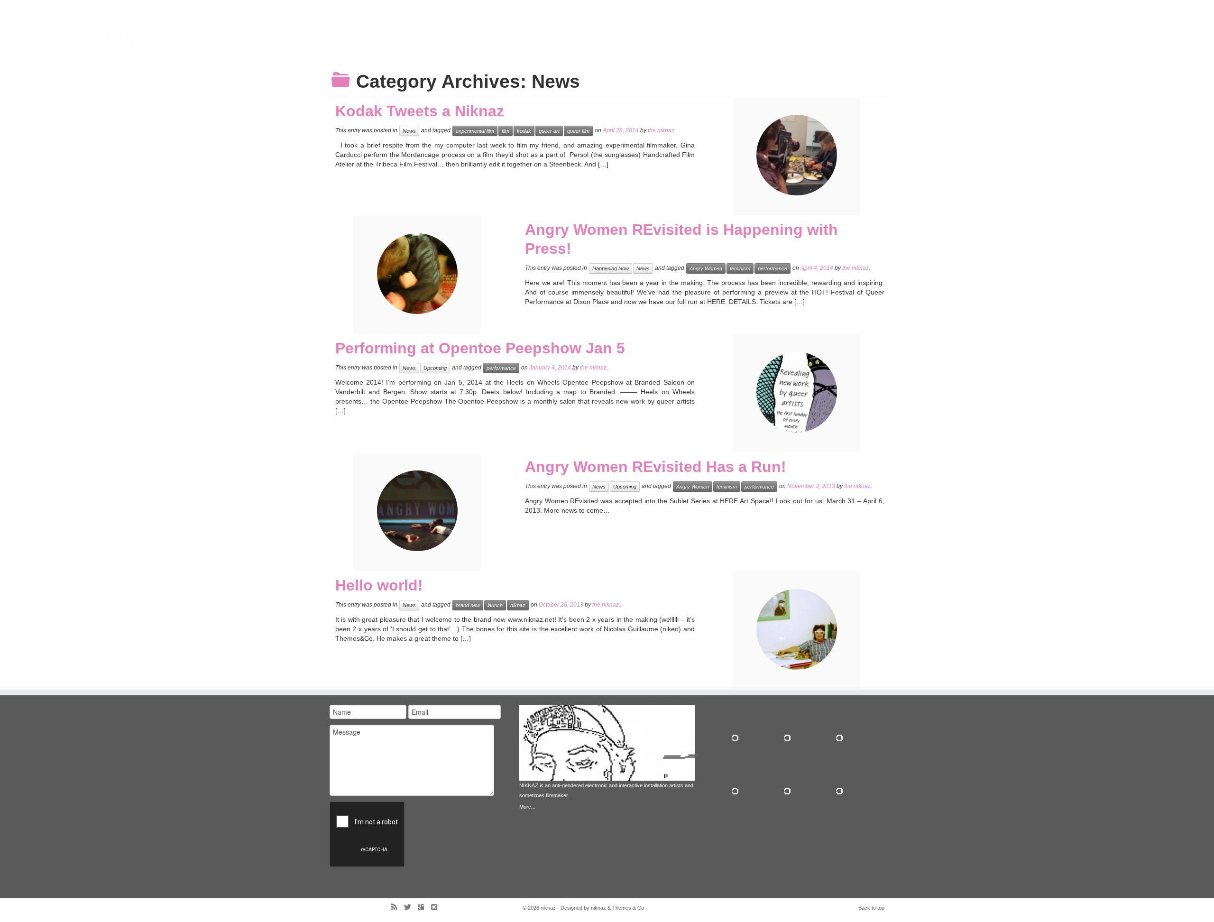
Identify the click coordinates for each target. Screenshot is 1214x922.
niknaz (140, 40)
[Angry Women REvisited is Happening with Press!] (417, 273)
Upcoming (435, 368)
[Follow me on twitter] (410, 908)
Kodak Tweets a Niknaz (419, 111)
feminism (740, 268)
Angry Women (706, 268)
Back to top (871, 908)
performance (772, 268)
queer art (549, 131)
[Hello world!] (796, 629)
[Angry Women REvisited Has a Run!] (417, 510)
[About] (607, 762)
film (505, 131)
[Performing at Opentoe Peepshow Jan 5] (796, 392)
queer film (578, 131)
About (1142, 43)
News (1161, 43)
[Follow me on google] (424, 908)
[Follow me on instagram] (437, 908)
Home (1122, 43)
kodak (524, 131)
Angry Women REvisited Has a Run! (655, 466)
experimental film (475, 131)
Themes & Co (628, 908)
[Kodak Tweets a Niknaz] (796, 155)
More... (527, 807)
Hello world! (379, 585)
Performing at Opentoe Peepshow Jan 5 (480, 348)
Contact (1184, 43)
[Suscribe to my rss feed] (397, 908)
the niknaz (661, 130)
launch (495, 605)
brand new (468, 605)
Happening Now (610, 268)
